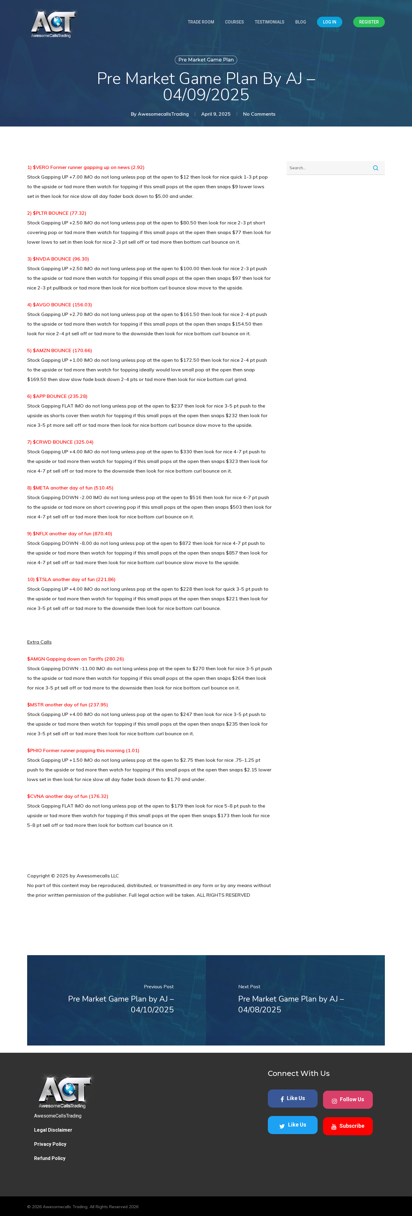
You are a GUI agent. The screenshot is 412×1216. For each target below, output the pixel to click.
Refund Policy (49, 1158)
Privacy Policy (50, 1144)
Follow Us (352, 1099)
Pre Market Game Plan (206, 60)
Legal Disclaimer (53, 1130)
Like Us (296, 1098)
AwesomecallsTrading (163, 114)
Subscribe (351, 1126)
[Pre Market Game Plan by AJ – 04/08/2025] (295, 1000)
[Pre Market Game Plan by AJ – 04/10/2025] (116, 1000)
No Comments (259, 114)
